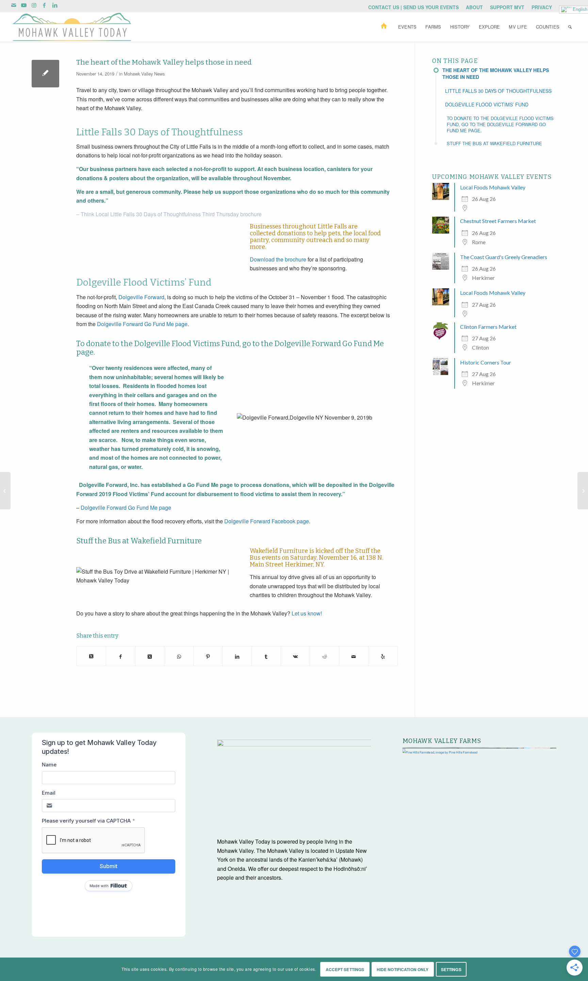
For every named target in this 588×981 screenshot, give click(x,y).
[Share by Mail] (353, 655)
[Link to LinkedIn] (55, 5)
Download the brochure (278, 259)
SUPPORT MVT (507, 7)
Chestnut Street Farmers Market (498, 221)
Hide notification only (403, 969)
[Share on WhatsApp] (178, 655)
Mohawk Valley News (144, 73)
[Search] (570, 27)
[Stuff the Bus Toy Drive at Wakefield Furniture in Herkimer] (5, 490)
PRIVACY (542, 7)
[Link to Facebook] (44, 5)
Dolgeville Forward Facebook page (266, 521)
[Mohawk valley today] (72, 27)
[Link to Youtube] (24, 5)
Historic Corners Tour (485, 362)
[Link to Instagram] (34, 5)
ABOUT (474, 7)
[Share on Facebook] (120, 655)
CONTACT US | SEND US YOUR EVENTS (413, 7)
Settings (451, 969)
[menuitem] (413, 7)
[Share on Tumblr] (266, 655)
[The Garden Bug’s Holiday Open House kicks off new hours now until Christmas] (582, 490)
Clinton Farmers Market (488, 326)
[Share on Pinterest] (208, 655)
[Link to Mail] (14, 5)
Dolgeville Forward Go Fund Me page (142, 324)
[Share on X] (91, 656)
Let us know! (307, 613)
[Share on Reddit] (324, 655)
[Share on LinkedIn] (237, 655)
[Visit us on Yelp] (383, 655)
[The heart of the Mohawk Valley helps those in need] (45, 73)
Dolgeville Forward (141, 297)
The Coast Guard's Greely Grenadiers (503, 257)
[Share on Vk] (295, 655)
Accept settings (345, 969)
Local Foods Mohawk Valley (492, 187)
